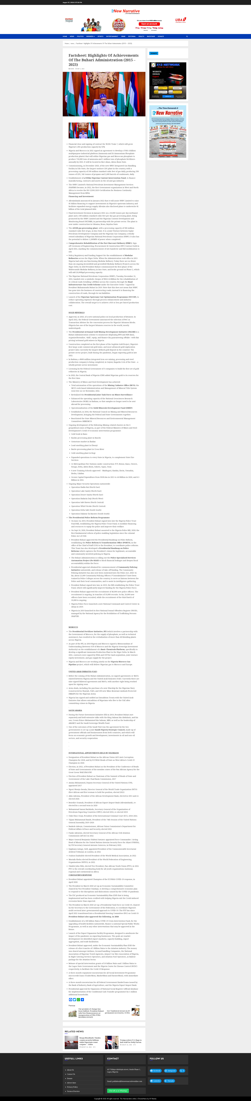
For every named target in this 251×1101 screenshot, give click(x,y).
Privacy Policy (72, 1087)
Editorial (132, 36)
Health (141, 36)
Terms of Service (73, 1091)
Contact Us (71, 1074)
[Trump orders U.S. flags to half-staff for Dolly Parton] (111, 1042)
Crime (123, 36)
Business (89, 36)
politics (80, 36)
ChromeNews (142, 1099)
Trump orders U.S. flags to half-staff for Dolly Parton (131, 1041)
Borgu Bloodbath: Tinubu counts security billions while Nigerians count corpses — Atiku (90, 1041)
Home (65, 36)
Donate (161, 36)
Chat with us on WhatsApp (118, 1091)
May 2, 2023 (80, 69)
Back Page (151, 36)
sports (100, 36)
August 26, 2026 (86, 1047)
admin (72, 69)
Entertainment (112, 36)
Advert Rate (71, 1083)
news (72, 36)
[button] (187, 36)
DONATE (154, 53)
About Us (70, 1070)
